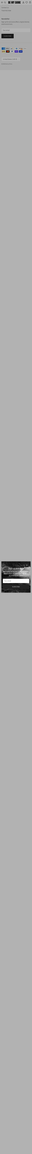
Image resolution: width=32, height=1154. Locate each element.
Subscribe (16, 587)
